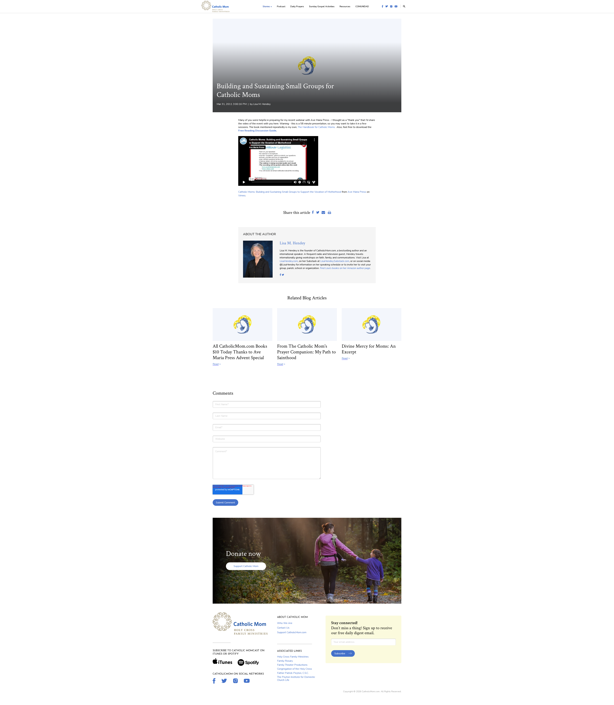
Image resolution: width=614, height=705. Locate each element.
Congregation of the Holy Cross (294, 669)
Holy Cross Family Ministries (293, 656)
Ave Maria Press (357, 192)
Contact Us (283, 628)
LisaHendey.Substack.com (334, 261)
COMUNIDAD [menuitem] (362, 6)
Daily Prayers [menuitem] (297, 6)
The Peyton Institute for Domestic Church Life (296, 678)
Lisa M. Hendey (262, 104)
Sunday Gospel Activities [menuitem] (322, 6)
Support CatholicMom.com (291, 632)
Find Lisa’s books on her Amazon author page (345, 268)
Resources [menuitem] (345, 6)
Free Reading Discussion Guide (257, 130)
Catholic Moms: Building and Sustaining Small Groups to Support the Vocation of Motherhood (289, 192)
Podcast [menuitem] (281, 6)
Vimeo (241, 195)
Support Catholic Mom (246, 566)
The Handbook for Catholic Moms (316, 127)
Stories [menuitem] (266, 6)
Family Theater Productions (292, 665)
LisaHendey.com (289, 261)
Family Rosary (285, 661)
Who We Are (284, 623)
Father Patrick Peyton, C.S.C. (293, 673)
